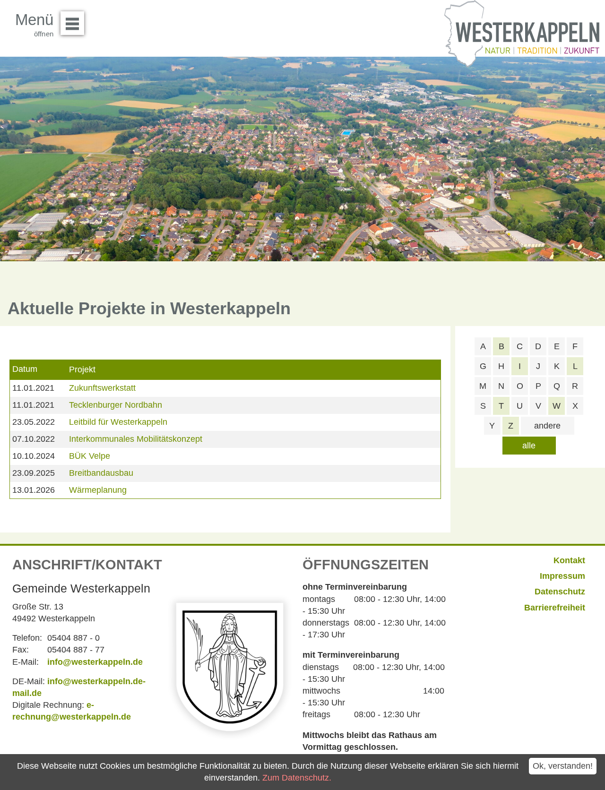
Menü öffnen (72, 23)
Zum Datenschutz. (296, 777)
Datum (24, 369)
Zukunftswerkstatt (102, 388)
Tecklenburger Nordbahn (115, 405)
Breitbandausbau (101, 473)
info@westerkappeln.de (95, 662)
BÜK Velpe (89, 456)
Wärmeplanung (98, 490)
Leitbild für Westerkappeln (118, 422)
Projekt (82, 369)
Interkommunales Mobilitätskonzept (135, 439)
